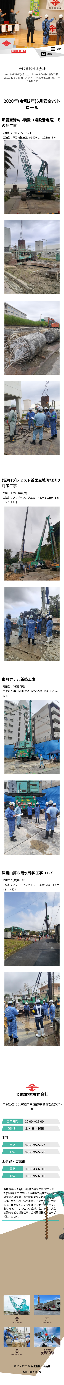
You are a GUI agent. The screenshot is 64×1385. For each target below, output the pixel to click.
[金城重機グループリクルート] (17, 1341)
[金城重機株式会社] (11, 43)
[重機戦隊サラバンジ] (47, 1341)
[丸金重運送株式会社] (47, 1309)
